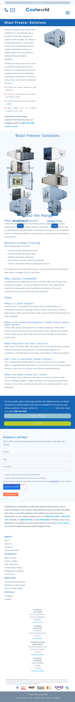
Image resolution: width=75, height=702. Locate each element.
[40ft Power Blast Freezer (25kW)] (54, 175)
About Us (8, 544)
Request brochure (37, 416)
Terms (30, 698)
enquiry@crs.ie (20, 683)
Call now (37, 423)
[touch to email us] (12, 11)
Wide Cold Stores (12, 564)
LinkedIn (8, 599)
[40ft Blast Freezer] (54, 188)
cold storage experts (46, 408)
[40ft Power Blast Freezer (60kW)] (20, 175)
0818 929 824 (26, 520)
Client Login (37, 2)
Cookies (17, 698)
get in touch (63, 523)
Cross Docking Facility (13, 588)
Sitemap (48, 698)
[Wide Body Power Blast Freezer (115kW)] (20, 149)
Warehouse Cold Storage (15, 585)
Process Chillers (11, 561)
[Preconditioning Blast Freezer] (20, 162)
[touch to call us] (6, 11)
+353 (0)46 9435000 (37, 654)
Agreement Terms (12, 550)
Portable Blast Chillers (13, 568)
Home (7, 540)
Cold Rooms (10, 574)
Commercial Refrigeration (15, 582)
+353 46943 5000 (42, 520)
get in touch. (12, 126)
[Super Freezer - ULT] (54, 149)
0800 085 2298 (28, 123)
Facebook (9, 596)
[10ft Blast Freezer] (54, 201)
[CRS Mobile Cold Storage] (37, 9)
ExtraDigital (56, 698)
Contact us (9, 547)
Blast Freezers (10, 558)
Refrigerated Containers (14, 571)
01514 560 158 (37, 622)
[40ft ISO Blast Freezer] (20, 188)
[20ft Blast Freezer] (20, 201)
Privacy (24, 698)
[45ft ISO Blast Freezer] (54, 162)
